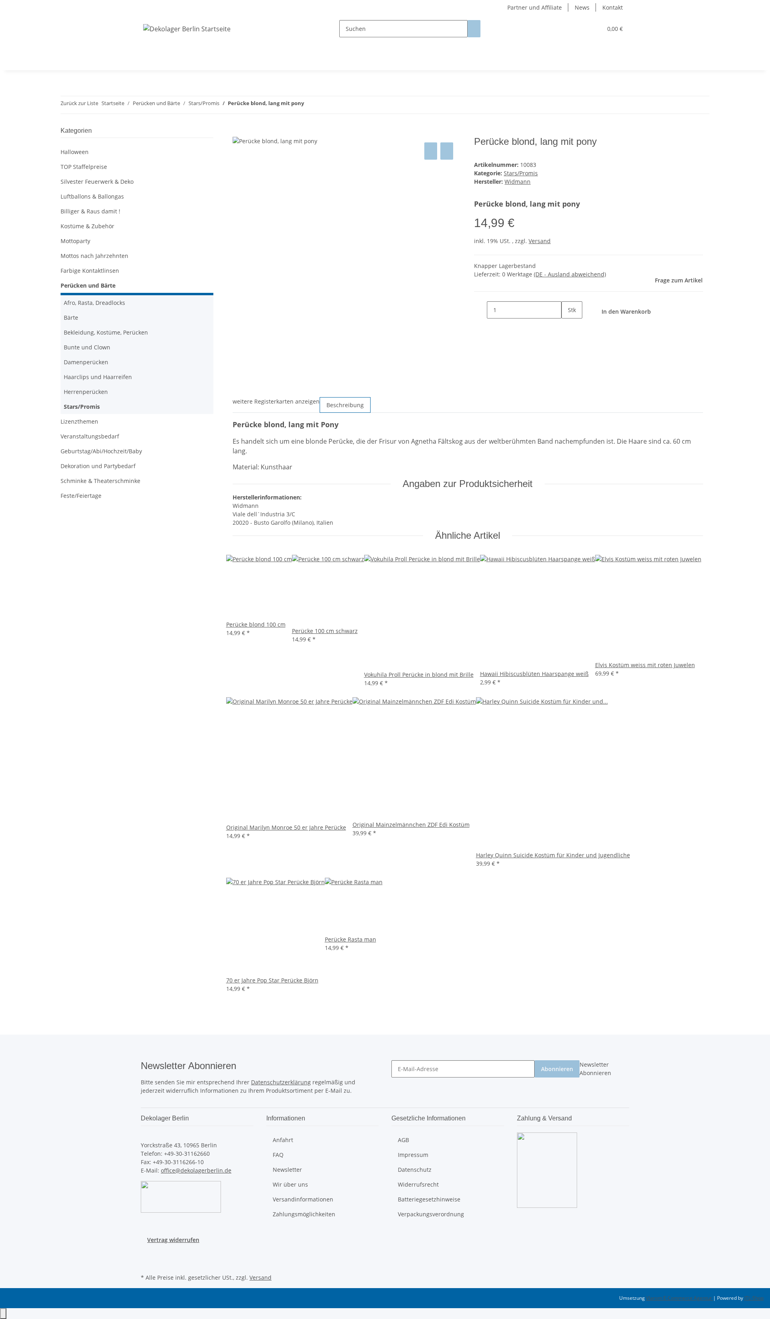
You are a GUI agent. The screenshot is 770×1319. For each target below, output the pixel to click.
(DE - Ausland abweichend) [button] (570, 274)
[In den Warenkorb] (239, 131)
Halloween (75, 152)
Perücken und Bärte (88, 285)
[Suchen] (474, 28)
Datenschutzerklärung (281, 1082)
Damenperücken (86, 362)
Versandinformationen (303, 1199)
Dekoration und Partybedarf (98, 466)
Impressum (413, 1155)
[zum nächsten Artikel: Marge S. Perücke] (324, 105)
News (582, 7)
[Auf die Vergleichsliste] (430, 151)
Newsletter (287, 1169)
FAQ (278, 1155)
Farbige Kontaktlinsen (90, 270)
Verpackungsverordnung (431, 1214)
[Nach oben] (3, 1313)
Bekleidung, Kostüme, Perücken (106, 332)
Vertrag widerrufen (173, 1240)
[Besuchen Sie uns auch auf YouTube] (147, 1262)
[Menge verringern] (480, 310)
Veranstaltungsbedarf (90, 436)
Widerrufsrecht (418, 1184)
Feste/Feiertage (81, 495)
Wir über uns (290, 1184)
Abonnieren (557, 1069)
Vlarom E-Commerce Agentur (679, 1298)
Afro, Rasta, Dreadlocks (94, 302)
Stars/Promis (521, 173)
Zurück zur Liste (79, 103)
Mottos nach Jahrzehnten (94, 256)
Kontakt (612, 7)
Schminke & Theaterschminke (100, 481)
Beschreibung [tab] (345, 405)
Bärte (71, 317)
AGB (403, 1140)
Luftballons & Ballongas (92, 196)
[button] (579, 29)
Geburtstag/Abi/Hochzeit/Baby (101, 451)
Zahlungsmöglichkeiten (304, 1214)
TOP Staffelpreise (84, 166)
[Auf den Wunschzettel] (446, 151)
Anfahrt (283, 1140)
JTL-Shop (754, 1298)
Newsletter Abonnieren (595, 1069)
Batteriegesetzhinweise (429, 1199)
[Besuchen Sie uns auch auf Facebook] (147, 1253)
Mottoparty (75, 241)
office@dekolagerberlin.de (196, 1170)
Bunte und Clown (87, 347)
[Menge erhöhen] (567, 327)
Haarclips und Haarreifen (98, 377)
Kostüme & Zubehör (87, 226)
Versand (540, 241)
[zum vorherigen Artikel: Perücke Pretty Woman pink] (310, 105)
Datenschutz (415, 1169)
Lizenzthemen (79, 421)
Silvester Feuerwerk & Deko (97, 181)
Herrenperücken (86, 392)
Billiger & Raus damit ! (90, 211)
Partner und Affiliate (534, 7)
